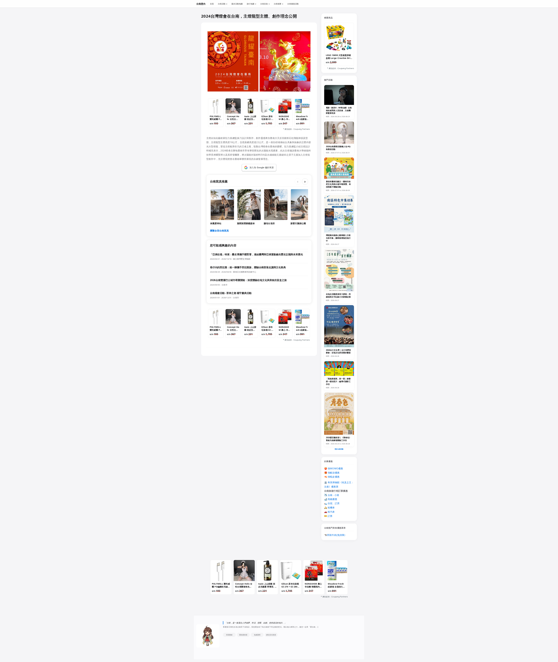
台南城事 (278, 3)
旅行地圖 (251, 3)
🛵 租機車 (329, 507)
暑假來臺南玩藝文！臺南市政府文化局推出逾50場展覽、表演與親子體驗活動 (338, 184)
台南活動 (222, 3)
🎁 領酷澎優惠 (332, 472)
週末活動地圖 (237, 3)
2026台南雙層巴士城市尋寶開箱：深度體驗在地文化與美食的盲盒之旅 (248, 280)
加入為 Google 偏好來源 (262, 167)
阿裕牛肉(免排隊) (336, 535)
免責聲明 (257, 635)
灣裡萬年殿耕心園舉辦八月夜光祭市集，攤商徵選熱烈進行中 (338, 238)
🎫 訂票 (328, 516)
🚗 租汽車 (329, 511)
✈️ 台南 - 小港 (331, 495)
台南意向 (201, 3)
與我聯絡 (229, 635)
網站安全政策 (271, 635)
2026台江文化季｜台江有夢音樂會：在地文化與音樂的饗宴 (338, 351)
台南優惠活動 (293, 3)
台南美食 (264, 3)
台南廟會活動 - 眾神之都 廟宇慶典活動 (231, 293)
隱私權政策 (243, 635)
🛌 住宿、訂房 (332, 503)
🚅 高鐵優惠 (330, 499)
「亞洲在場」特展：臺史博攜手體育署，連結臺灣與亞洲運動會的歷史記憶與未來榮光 (256, 254)
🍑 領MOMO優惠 (333, 468)
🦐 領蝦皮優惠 (332, 476)
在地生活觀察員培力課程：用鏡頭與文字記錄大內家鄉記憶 (338, 295)
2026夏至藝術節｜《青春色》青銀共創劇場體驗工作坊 (338, 439)
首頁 (212, 3)
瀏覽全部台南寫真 (219, 230)
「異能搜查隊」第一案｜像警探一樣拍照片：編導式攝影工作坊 (338, 381)
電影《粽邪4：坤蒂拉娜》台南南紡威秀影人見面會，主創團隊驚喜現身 (339, 110)
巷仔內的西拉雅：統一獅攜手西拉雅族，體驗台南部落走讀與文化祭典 (248, 267)
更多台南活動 (339, 449)
